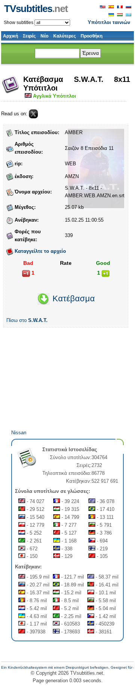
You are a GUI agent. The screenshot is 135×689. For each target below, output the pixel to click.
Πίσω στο (27, 320)
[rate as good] (106, 273)
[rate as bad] (26, 273)
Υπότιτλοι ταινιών (109, 22)
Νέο (44, 36)
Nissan (18, 432)
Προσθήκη (91, 36)
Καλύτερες (64, 36)
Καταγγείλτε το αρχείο (40, 251)
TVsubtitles (36, 8)
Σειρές (29, 36)
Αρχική (10, 36)
